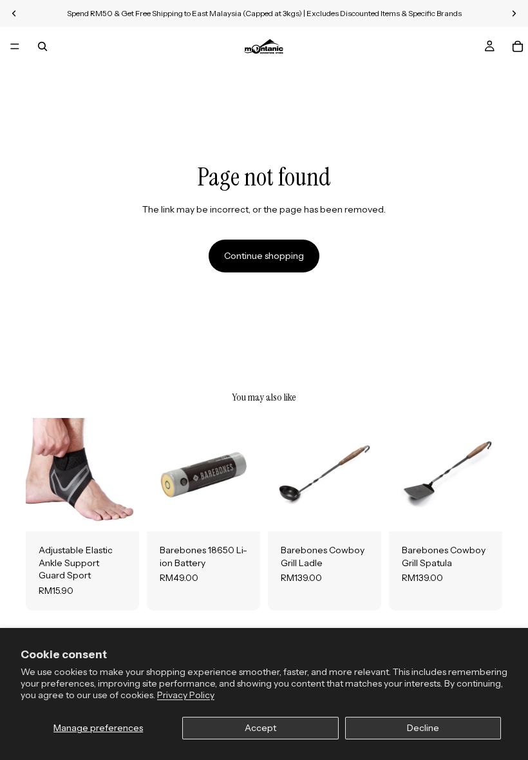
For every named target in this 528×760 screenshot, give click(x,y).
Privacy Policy (185, 695)
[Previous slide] (40, 475)
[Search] (42, 46)
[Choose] (119, 511)
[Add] (240, 511)
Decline (423, 728)
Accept (260, 728)
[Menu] (15, 46)
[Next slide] (125, 475)
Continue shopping (264, 255)
